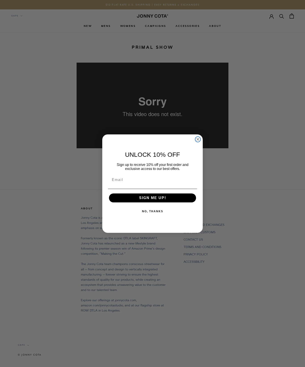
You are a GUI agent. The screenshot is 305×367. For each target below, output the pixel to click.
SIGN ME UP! (152, 198)
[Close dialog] (198, 139)
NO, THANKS (152, 211)
